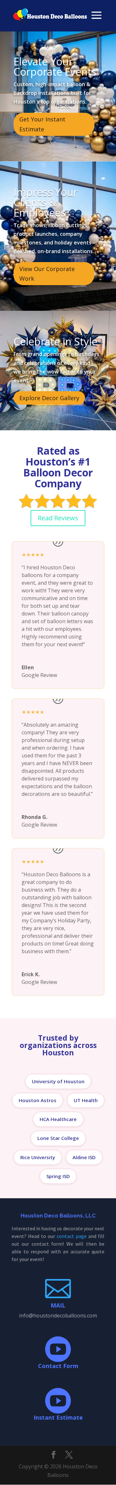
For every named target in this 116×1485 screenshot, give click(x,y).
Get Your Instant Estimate (42, 124)
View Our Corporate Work (47, 274)
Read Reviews (58, 518)
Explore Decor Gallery (49, 398)
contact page (72, 1236)
